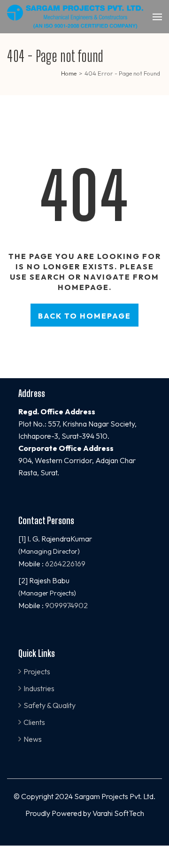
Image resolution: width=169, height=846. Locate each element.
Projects (36, 671)
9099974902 (66, 605)
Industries (38, 688)
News (32, 739)
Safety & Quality (49, 705)
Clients (34, 722)
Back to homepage (84, 315)
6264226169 (65, 563)
